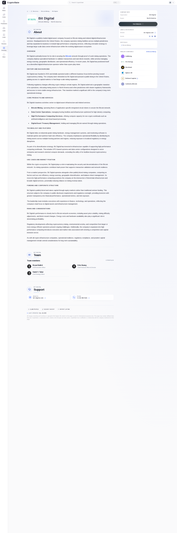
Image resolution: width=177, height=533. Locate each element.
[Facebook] (155, 36)
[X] (150, 36)
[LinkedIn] (152, 36)
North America (151, 18)
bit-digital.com (148, 32)
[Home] (27, 11)
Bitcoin (68, 56)
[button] (4, 55)
